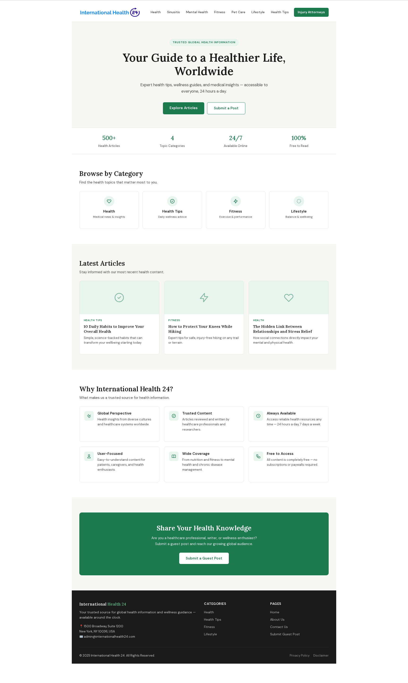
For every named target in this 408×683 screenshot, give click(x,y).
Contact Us (279, 627)
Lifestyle (258, 12)
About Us (277, 619)
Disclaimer (321, 655)
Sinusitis (173, 12)
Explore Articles (184, 108)
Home (274, 612)
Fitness (219, 12)
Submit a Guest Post (204, 558)
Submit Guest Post (285, 634)
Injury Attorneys (311, 12)
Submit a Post (226, 108)
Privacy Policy (300, 655)
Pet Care (238, 12)
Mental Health (197, 12)
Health (156, 12)
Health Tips (280, 12)
